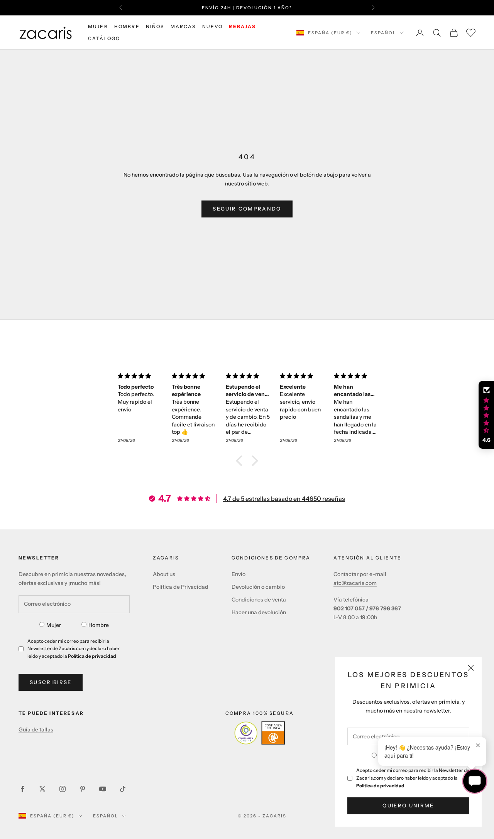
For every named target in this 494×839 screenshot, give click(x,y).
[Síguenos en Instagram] (62, 789)
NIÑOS (155, 26)
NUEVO (212, 26)
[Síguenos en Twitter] (42, 789)
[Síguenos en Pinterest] (82, 789)
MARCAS (183, 26)
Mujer (53, 625)
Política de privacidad (380, 785)
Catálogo (104, 38)
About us (164, 574)
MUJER (98, 26)
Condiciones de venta (259, 599)
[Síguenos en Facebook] (22, 789)
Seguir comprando (247, 209)
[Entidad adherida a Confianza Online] (259, 733)
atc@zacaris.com (355, 583)
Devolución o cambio (258, 586)
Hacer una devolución (259, 612)
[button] (241, 460)
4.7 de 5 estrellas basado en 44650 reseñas (284, 498)
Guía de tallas (36, 729)
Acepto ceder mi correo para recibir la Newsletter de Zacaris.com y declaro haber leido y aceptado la (412, 777)
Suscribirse (51, 682)
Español (383, 32)
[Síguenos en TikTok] (123, 789)
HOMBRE (127, 26)
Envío (238, 574)
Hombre (98, 625)
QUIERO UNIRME (408, 805)
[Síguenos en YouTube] (103, 789)
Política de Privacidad (180, 586)
